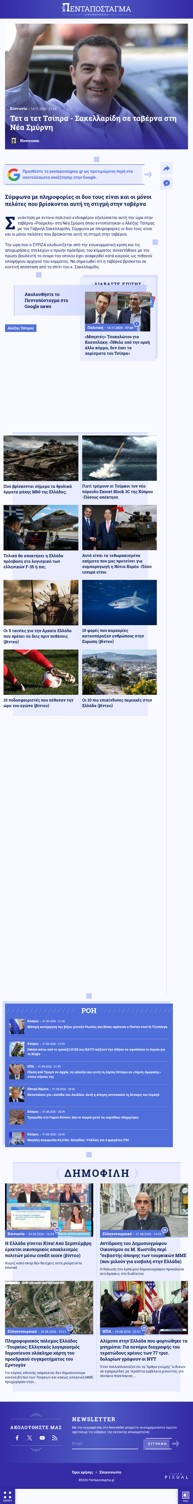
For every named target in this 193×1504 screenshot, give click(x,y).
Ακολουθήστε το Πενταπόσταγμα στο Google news (46, 300)
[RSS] (54, 1437)
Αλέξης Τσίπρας (21, 328)
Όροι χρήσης (82, 1472)
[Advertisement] (80, 414)
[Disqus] (80, 793)
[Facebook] (17, 1437)
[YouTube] (42, 1437)
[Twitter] (29, 1437)
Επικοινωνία (110, 1472)
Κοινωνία (18, 108)
